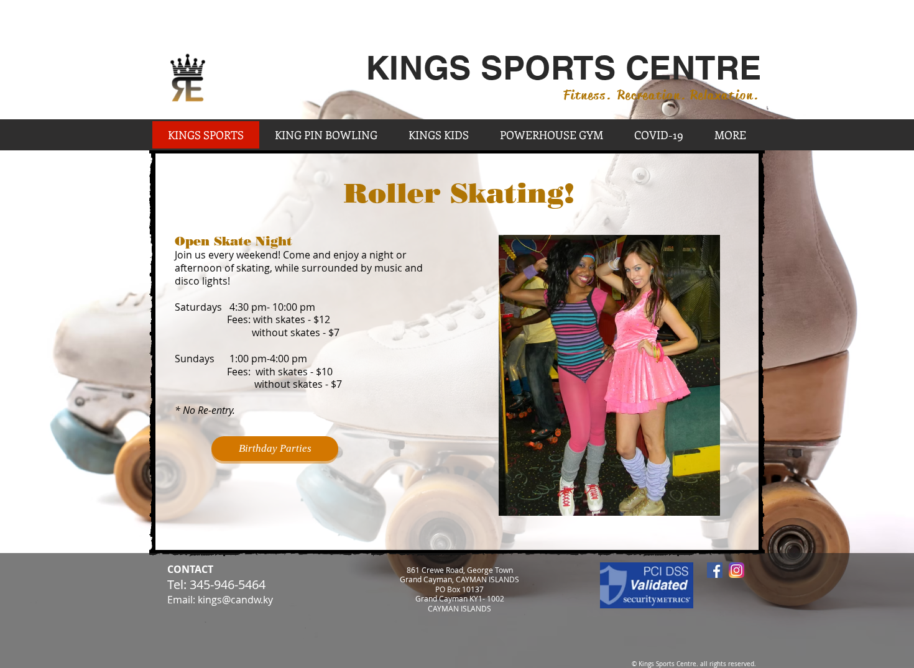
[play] (701, 497)
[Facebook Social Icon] (714, 570)
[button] (609, 375)
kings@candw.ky (235, 599)
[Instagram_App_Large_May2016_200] (736, 570)
